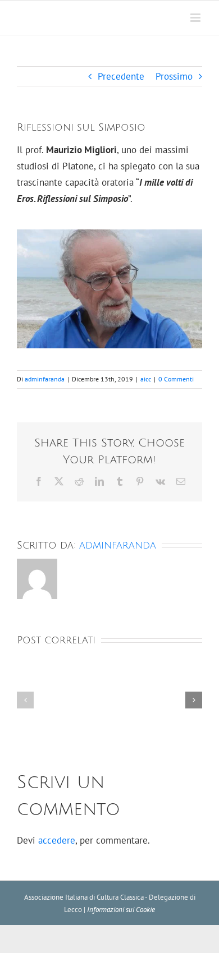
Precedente (121, 76)
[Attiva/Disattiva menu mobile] (196, 18)
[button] (25, 700)
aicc (145, 379)
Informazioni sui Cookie (121, 909)
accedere (56, 840)
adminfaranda (45, 379)
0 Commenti (176, 379)
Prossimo (174, 76)
